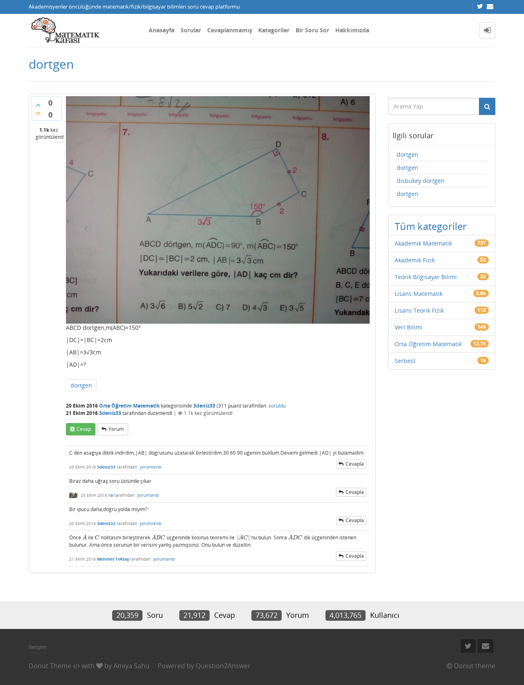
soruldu (277, 405)
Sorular (191, 30)
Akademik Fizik (415, 260)
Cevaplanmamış (229, 30)
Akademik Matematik (423, 243)
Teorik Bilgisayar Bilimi (426, 277)
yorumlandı (151, 467)
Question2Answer (223, 665)
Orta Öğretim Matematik (129, 405)
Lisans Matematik (419, 293)
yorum (116, 429)
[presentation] (84, 537)
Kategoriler (273, 30)
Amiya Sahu (131, 665)
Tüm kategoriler (431, 226)
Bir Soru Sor (312, 30)
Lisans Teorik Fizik (419, 310)
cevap (84, 429)
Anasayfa (161, 30)
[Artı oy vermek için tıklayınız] (38, 104)
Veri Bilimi (408, 327)
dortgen (81, 385)
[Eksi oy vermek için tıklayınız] (38, 113)
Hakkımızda (352, 30)
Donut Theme (50, 665)
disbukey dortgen (421, 181)
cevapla (355, 463)
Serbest (405, 361)
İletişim (37, 647)
